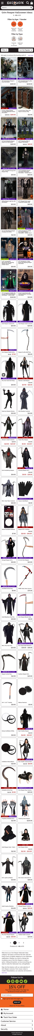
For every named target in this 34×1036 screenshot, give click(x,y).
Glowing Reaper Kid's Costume (23, 470)
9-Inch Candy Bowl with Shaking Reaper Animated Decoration (24, 294)
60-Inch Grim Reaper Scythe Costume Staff (23, 560)
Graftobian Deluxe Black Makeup (8, 761)
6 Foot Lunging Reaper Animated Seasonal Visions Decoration (8, 111)
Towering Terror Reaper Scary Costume (24, 818)
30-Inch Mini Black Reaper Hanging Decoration (8, 231)
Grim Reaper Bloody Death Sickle (25, 617)
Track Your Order (10, 1017)
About (3, 1025)
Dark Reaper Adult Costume (25, 323)
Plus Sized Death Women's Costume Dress (25, 645)
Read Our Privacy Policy (17, 1005)
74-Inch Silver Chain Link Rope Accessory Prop (24, 111)
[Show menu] (2, 3)
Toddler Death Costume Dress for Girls (24, 934)
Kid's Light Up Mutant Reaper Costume (7, 877)
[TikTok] (25, 981)
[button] (31, 3)
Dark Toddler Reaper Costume (23, 731)
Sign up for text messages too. (13, 999)
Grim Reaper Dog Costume (25, 790)
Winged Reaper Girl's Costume (7, 560)
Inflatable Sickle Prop (7, 790)
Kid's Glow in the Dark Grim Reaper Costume (25, 877)
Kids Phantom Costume (24, 411)
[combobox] (15, 7)
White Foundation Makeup (8, 529)
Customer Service (8, 1021)
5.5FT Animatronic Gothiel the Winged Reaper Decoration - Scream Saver (25, 232)
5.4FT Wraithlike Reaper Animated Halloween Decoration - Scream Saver (25, 171)
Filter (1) (4, 50)
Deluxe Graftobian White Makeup (8, 731)
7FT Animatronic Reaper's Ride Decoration (8, 81)
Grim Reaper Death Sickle (8, 352)
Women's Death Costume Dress (8, 439)
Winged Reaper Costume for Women (24, 906)
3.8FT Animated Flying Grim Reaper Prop (9, 171)
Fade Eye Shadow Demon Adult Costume (8, 411)
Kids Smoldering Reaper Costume (8, 470)
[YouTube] (21, 981)
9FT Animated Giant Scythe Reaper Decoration (25, 81)
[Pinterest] (12, 981)
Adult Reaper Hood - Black (8, 847)
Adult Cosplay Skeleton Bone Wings (8, 906)
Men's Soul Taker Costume (8, 500)
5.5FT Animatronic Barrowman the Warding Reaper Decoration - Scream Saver (8, 263)
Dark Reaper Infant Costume (23, 847)
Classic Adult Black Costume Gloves (23, 500)
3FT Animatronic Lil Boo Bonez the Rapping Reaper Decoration (25, 262)
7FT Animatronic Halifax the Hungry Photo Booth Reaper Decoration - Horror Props (9, 294)
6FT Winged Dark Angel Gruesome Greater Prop (24, 202)
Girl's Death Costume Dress (25, 761)
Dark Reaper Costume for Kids (8, 323)
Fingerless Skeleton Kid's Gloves (8, 818)
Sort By (24, 50)
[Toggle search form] (27, 3)
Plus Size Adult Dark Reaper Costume (9, 380)
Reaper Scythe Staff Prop (24, 352)
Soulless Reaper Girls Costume (23, 674)
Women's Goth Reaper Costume (23, 380)
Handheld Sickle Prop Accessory (7, 588)
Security (4, 1029)
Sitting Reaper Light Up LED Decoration (9, 202)
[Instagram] (17, 981)
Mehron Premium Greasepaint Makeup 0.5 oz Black (25, 702)
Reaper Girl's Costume (23, 529)
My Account (8, 1013)
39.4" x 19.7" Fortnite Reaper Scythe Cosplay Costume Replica (7, 702)
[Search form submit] (31, 7)
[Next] (23, 942)
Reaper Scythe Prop (7, 674)
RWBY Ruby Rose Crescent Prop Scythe (25, 588)
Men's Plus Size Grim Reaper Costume (7, 645)
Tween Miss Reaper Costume (23, 439)
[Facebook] (8, 981)
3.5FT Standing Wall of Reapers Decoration (24, 142)
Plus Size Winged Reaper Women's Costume (8, 934)
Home (6, 1009)
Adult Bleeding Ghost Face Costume (8, 617)
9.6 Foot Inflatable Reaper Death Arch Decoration (8, 142)
